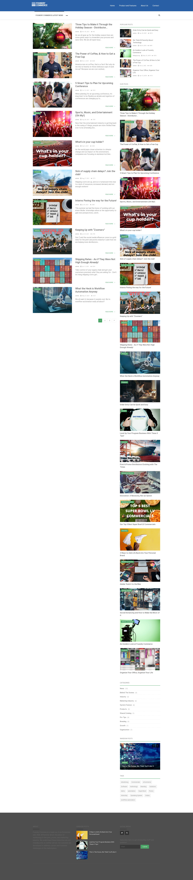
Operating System (136, 795)
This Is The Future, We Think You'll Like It (102, 852)
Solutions (153, 786)
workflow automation (128, 800)
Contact (156, 6)
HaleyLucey (136, 55)
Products (37, 172)
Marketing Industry (40, 54)
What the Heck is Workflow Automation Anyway (90, 290)
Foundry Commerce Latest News (49, 15)
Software (124, 786)
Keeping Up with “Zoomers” (90, 229)
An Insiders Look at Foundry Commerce (143, 51)
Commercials (135, 782)
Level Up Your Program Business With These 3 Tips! (101, 843)
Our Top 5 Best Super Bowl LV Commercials (137, 524)
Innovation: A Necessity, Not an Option (136, 496)
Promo (151, 791)
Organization (39, 25)
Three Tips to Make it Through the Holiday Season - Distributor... (93, 26)
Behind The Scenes (40, 201)
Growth (124, 411)
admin (77, 31)
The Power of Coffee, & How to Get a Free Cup (95, 55)
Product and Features (127, 6)
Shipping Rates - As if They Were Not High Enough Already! (95, 261)
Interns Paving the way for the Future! (95, 200)
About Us (144, 6)
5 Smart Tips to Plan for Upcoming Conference (94, 85)
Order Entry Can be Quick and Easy (145, 30)
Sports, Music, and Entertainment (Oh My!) (93, 114)
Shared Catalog (126, 590)
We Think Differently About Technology (143, 41)
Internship (124, 795)
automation (131, 791)
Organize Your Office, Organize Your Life (146, 71)
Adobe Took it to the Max (130, 584)
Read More (109, 47)
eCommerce (147, 782)
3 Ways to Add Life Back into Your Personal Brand (100, 833)
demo (123, 791)
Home (112, 6)
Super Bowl (142, 791)
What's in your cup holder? (89, 142)
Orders (147, 795)
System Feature (126, 705)
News (122, 689)
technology (133, 786)
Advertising (124, 782)
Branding (37, 84)
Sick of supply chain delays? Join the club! (95, 173)
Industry (37, 113)
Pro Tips (123, 717)
